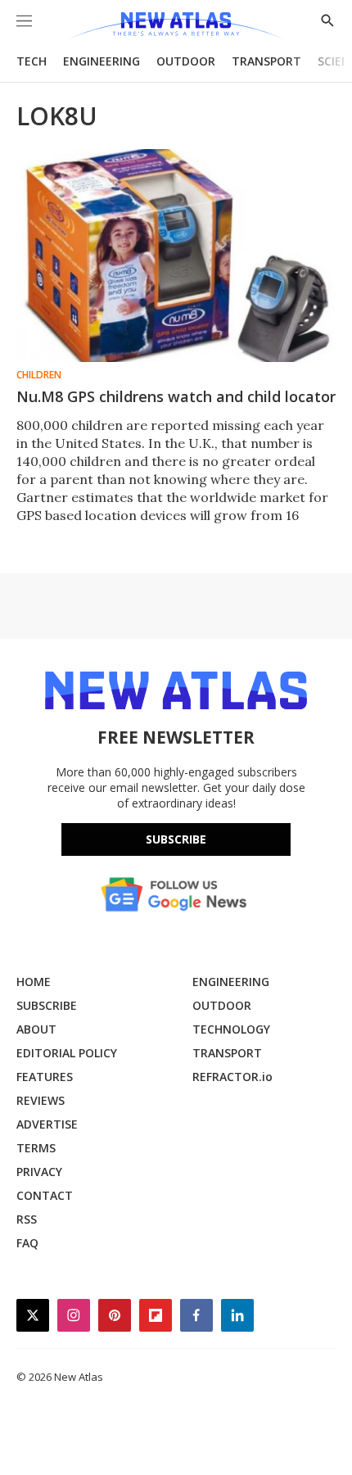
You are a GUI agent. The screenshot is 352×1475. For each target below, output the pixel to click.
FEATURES (44, 1076)
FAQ (27, 1243)
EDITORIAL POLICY (66, 1053)
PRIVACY (39, 1171)
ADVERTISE (47, 1124)
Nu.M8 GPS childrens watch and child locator (176, 396)
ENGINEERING (101, 61)
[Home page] (175, 26)
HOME (33, 981)
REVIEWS (40, 1100)
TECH (31, 61)
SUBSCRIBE (46, 1005)
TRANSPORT (266, 61)
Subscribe (176, 839)
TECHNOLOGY (231, 1029)
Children (38, 375)
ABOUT (36, 1029)
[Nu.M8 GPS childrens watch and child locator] (176, 255)
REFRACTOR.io (232, 1076)
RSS (26, 1219)
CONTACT (44, 1195)
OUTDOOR (185, 61)
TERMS (36, 1148)
